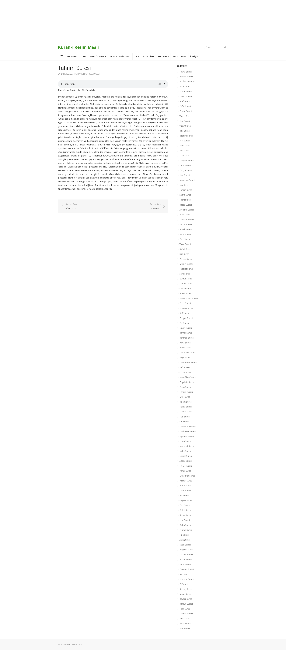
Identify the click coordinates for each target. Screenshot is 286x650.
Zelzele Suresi (186, 554)
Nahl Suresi (184, 145)
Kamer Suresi (185, 332)
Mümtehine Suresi (188, 362)
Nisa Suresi (184, 86)
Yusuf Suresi (185, 125)
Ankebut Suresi (186, 209)
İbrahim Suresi (186, 135)
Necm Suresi (185, 327)
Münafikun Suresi (187, 377)
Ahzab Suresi (185, 229)
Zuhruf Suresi (185, 278)
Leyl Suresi (184, 520)
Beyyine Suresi (186, 549)
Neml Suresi (185, 199)
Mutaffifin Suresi (187, 475)
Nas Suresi (184, 628)
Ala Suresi (184, 495)
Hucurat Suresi (186, 308)
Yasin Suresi (185, 244)
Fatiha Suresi (185, 71)
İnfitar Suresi (185, 470)
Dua (84, 56)
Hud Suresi (184, 121)
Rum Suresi (184, 214)
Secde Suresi (185, 224)
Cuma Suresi (185, 372)
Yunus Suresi (185, 116)
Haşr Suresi (184, 357)
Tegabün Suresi (186, 382)
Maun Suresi (185, 594)
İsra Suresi (184, 150)
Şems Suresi (185, 515)
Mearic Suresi (185, 411)
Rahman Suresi (186, 337)
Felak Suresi (185, 623)
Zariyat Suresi (186, 318)
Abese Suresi (185, 460)
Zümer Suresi (185, 259)
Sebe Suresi (185, 234)
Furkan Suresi (185, 189)
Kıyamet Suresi (186, 436)
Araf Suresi (184, 101)
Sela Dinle (163, 56)
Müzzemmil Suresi (188, 426)
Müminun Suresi (187, 180)
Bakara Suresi (186, 76)
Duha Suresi (185, 525)
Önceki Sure (155, 206)
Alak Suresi (184, 539)
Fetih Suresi (185, 303)
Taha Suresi (185, 165)
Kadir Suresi (185, 544)
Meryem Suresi (186, 160)
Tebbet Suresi (186, 613)
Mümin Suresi (186, 263)
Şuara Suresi (185, 194)
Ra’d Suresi (184, 130)
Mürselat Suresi (186, 446)
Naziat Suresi (185, 456)
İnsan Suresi (185, 441)
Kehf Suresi (184, 155)
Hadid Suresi (185, 347)
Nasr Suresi (185, 608)
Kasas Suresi (185, 204)
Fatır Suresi (184, 239)
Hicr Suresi (184, 140)
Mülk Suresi (185, 396)
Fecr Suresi (184, 505)
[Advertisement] (143, 21)
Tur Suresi (184, 323)
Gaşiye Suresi (185, 500)
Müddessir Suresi (187, 431)
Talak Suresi (185, 387)
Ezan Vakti (72, 56)
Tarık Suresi (185, 490)
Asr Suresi (184, 574)
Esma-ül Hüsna (98, 56)
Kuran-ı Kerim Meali (78, 47)
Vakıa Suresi (185, 342)
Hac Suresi (184, 175)
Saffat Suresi (185, 249)
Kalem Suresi (185, 401)
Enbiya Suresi (185, 170)
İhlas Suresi (184, 618)
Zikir (136, 56)
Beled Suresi (185, 510)
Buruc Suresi (185, 485)
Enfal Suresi (185, 106)
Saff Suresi (184, 367)
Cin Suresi (184, 421)
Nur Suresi (184, 185)
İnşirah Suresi (185, 530)
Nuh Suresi (184, 416)
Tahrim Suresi (186, 392)
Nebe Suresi (185, 451)
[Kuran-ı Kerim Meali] (61, 55)
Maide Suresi (185, 91)
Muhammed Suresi (188, 298)
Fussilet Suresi (186, 268)
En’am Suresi (185, 96)
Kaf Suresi (184, 313)
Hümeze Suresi (186, 579)
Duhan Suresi (185, 283)
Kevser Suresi (185, 598)
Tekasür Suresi (186, 569)
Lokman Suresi (186, 219)
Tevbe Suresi (185, 111)
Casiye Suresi (185, 288)
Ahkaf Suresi (185, 293)
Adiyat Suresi (185, 559)
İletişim (194, 56)
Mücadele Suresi (187, 352)
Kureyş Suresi (185, 589)
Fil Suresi (183, 584)
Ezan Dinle (148, 56)
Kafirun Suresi (186, 603)
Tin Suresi (184, 534)
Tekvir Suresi (185, 465)
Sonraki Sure (71, 206)
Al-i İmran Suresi (187, 81)
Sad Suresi (184, 253)
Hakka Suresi (185, 406)
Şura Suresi (184, 273)
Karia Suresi (185, 564)
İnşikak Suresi (185, 480)
